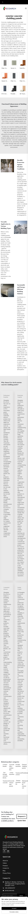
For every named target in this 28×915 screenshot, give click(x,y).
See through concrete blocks (5, 775)
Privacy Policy (7, 873)
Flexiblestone (24, 773)
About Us (5, 860)
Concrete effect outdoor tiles (11, 767)
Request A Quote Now (22, 817)
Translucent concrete (5, 781)
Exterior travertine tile (18, 782)
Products (5, 865)
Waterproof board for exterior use (24, 784)
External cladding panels (24, 766)
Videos (5, 863)
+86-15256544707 (10, 888)
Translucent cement (18, 773)
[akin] (9, 8)
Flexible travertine (18, 765)
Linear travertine (11, 773)
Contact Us (6, 868)
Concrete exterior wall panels (11, 783)
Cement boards (5, 765)
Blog (4, 870)
